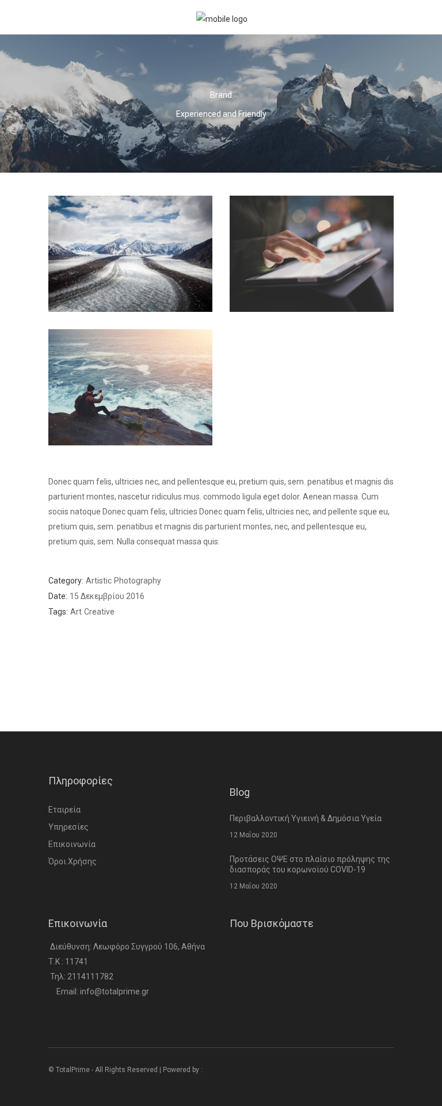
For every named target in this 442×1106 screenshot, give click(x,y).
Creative (99, 611)
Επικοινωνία (72, 844)
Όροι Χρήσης (72, 861)
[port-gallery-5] (130, 387)
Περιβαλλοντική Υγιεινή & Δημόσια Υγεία (306, 818)
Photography (137, 580)
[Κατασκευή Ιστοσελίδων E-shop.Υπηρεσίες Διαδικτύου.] (227, 1070)
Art (76, 611)
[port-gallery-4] (312, 254)
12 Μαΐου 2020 (253, 835)
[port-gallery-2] (130, 254)
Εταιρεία (64, 809)
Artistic (99, 580)
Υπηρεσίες (68, 827)
